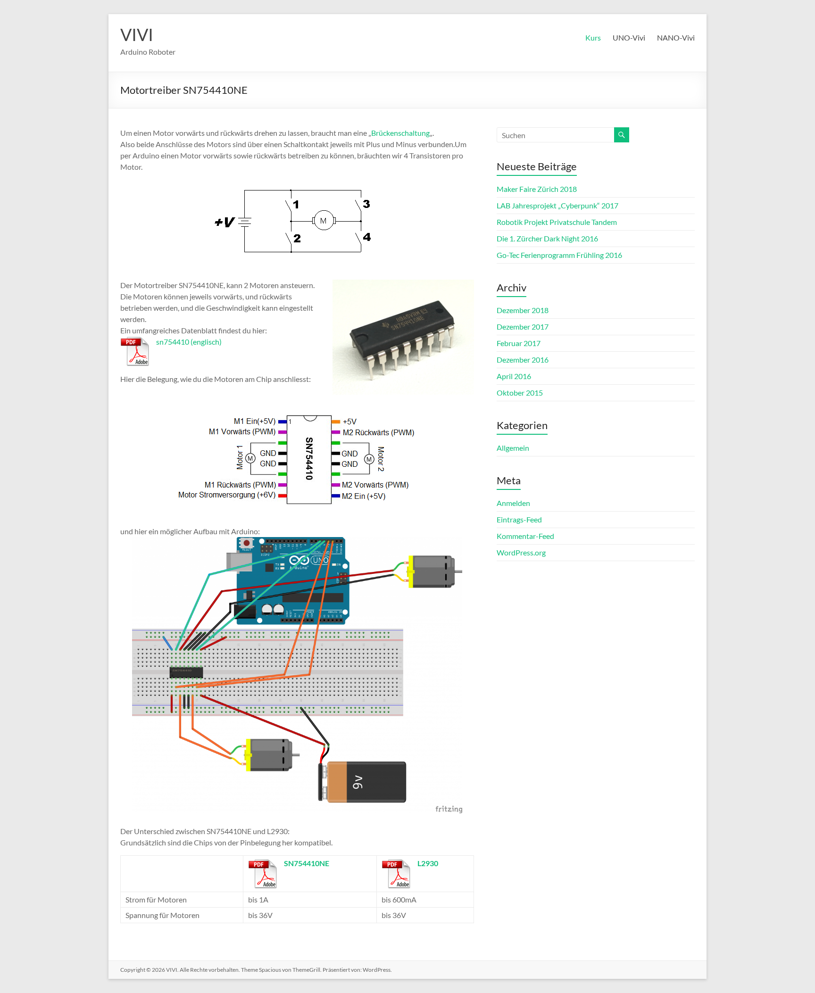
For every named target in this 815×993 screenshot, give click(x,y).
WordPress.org (521, 552)
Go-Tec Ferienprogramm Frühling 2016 (559, 254)
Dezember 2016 (523, 359)
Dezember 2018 (523, 310)
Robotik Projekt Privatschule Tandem (557, 221)
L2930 (427, 863)
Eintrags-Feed (519, 519)
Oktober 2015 (520, 392)
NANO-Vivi (676, 37)
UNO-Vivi (629, 37)
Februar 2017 (519, 343)
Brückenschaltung (400, 132)
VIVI (136, 34)
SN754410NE (306, 863)
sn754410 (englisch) (189, 341)
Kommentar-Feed (525, 535)
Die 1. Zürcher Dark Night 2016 (547, 238)
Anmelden (513, 502)
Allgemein (513, 447)
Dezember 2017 (523, 326)
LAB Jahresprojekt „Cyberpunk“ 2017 (557, 205)
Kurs (593, 37)
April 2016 (514, 376)
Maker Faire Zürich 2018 (537, 188)
